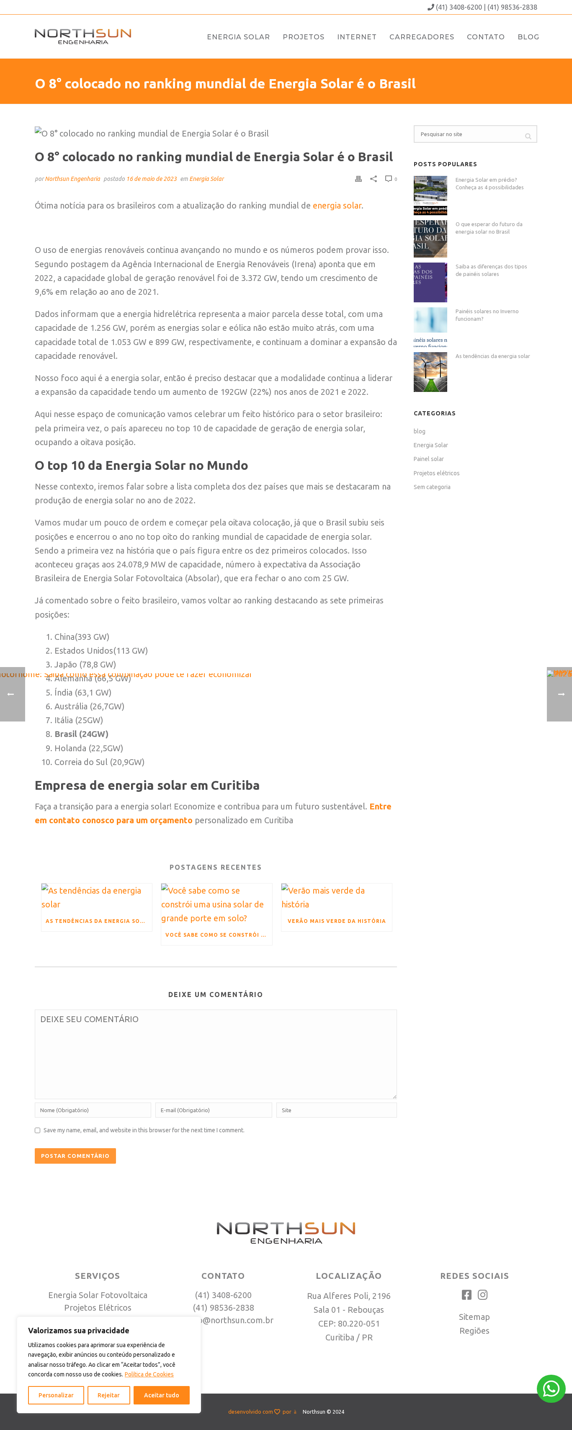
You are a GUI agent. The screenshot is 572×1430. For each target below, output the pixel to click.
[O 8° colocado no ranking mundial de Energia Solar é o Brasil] (216, 132)
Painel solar (429, 459)
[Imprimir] (358, 178)
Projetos (304, 37)
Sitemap (474, 1317)
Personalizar (56, 1395)
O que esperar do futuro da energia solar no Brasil (489, 227)
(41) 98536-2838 (512, 7)
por (288, 1412)
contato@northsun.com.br (223, 1320)
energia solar (337, 205)
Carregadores (421, 37)
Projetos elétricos (437, 473)
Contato (486, 37)
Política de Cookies (149, 1374)
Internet (357, 37)
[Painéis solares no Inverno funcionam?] (430, 327)
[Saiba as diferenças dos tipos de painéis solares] (430, 282)
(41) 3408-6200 (459, 7)
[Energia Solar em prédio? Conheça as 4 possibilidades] (430, 196)
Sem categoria (432, 487)
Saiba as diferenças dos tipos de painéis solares (491, 270)
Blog (528, 37)
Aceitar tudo (161, 1395)
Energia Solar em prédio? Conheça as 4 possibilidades (490, 183)
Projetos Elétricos (97, 1307)
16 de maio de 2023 (151, 178)
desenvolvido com (251, 1412)
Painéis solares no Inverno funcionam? (487, 315)
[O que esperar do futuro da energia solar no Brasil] (430, 239)
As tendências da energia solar (493, 356)
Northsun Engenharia (72, 178)
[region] (109, 1365)
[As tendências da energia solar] (430, 372)
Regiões (474, 1330)
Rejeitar (109, 1395)
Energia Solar (238, 37)
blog (419, 431)
